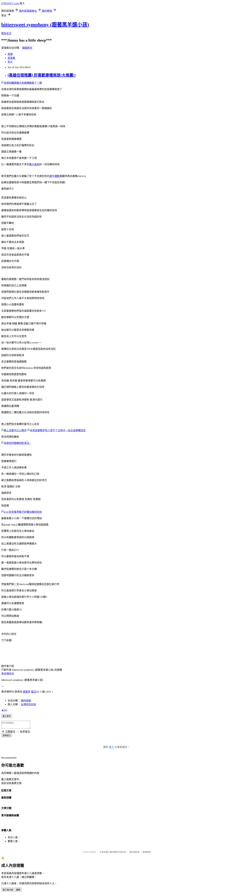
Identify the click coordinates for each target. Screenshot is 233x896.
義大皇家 (34, 164)
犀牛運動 (54, 176)
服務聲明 (146, 852)
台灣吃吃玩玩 (28, 704)
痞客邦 (26, 691)
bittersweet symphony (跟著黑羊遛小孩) (45, 24)
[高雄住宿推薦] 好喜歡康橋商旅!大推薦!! (42, 75)
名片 (10, 61)
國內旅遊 (26, 700)
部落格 (11, 58)
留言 (33, 691)
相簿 (10, 54)
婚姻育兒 (27, 47)
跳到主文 (6, 33)
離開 (18, 890)
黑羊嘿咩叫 (7, 673)
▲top (4, 710)
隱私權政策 (134, 852)
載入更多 (7, 716)
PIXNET (92, 852)
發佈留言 (7, 735)
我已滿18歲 (8, 890)
